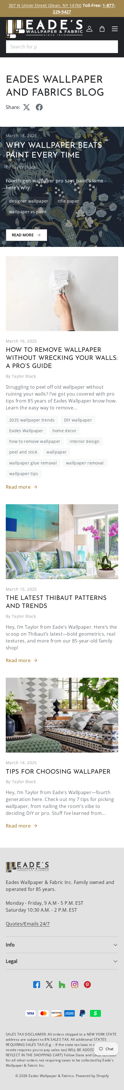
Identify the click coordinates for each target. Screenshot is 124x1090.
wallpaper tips (23, 473)
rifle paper (68, 201)
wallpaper (56, 452)
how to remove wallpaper (34, 441)
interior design (84, 441)
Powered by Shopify (92, 1075)
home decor (64, 430)
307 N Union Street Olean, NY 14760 (45, 5)
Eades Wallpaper (26, 430)
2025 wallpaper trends (32, 420)
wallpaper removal (85, 463)
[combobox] (62, 46)
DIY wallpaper (78, 420)
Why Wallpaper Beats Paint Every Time (54, 151)
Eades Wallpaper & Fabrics (51, 1075)
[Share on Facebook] (39, 107)
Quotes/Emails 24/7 (28, 924)
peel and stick (23, 452)
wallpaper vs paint (28, 211)
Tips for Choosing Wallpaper (58, 772)
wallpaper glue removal (33, 463)
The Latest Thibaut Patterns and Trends (56, 602)
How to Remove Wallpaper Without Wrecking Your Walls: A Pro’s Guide (62, 358)
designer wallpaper (28, 201)
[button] (102, 28)
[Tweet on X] (26, 107)
